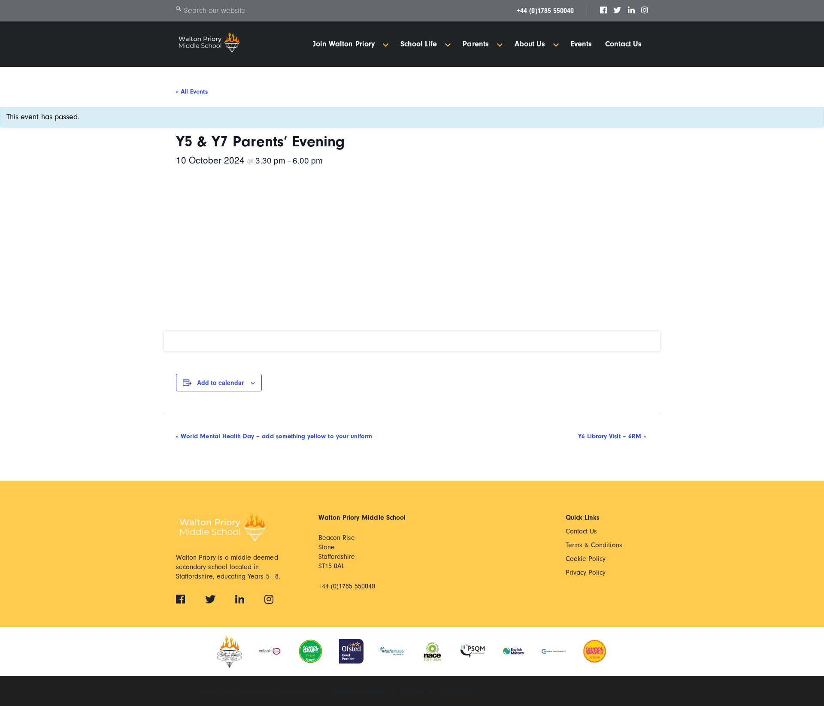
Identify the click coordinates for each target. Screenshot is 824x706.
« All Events (192, 91)
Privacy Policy (586, 572)
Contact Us (581, 531)
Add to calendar (220, 382)
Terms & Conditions (594, 545)
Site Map (413, 691)
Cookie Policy (586, 559)
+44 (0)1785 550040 (545, 11)
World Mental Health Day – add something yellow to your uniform (274, 436)
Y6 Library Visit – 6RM (612, 436)
